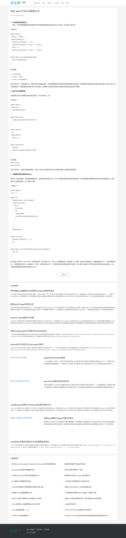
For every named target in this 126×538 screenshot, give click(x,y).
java (43, 3)
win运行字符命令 (70, 504)
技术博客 (39, 529)
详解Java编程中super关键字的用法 (58, 418)
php (67, 3)
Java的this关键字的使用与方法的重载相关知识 (29, 442)
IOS (63, 3)
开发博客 (46, 529)
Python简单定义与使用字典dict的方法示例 (26, 504)
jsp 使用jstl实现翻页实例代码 (21, 481)
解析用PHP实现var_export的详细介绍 (77, 475)
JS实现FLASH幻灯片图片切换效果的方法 (25, 475)
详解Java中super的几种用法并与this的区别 (28, 331)
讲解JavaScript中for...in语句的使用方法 (78, 487)
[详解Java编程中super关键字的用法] (26, 427)
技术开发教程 (30, 529)
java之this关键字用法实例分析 (56, 381)
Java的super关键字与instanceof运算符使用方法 (30, 405)
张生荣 (34, 532)
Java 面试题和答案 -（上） (21, 510)
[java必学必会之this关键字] (26, 366)
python (49, 3)
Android (56, 3)
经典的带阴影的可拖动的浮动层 (75, 464)
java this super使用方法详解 (22, 318)
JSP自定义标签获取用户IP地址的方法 (77, 481)
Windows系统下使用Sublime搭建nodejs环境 (27, 498)
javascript (37, 3)
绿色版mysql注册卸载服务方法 (22, 493)
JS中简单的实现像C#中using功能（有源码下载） (81, 493)
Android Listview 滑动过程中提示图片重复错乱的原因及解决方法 (86, 515)
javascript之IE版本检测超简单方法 (23, 470)
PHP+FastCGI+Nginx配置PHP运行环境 (78, 510)
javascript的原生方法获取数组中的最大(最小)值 (27, 487)
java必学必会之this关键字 (54, 358)
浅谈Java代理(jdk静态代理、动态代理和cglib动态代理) (83, 498)
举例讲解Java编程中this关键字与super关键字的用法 (32, 291)
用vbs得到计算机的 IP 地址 (74, 470)
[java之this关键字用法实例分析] (26, 390)
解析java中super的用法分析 (22, 304)
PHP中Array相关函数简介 (20, 515)
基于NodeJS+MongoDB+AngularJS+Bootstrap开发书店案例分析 (34, 464)
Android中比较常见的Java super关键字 (27, 344)
